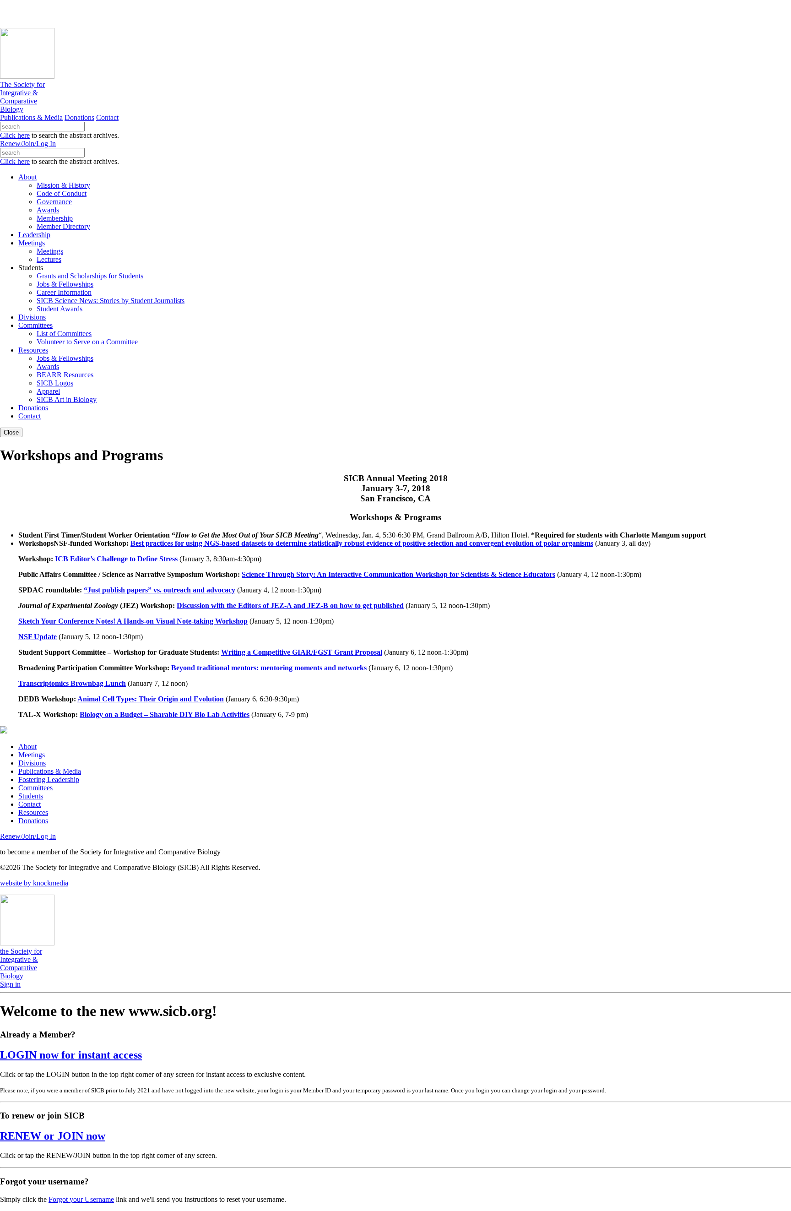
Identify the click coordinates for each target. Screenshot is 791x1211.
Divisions (32, 763)
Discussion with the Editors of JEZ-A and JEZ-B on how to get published (290, 605)
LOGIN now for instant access (71, 1055)
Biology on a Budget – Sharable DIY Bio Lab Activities (164, 714)
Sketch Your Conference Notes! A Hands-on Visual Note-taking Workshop (133, 621)
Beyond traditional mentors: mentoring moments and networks (269, 668)
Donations (79, 117)
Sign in (10, 984)
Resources (33, 812)
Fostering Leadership (48, 779)
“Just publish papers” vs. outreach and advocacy (159, 590)
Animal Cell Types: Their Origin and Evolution (150, 699)
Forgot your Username (81, 1199)
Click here (15, 135)
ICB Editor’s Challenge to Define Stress (116, 559)
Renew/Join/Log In (28, 143)
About (27, 746)
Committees (35, 788)
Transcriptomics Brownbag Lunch (72, 683)
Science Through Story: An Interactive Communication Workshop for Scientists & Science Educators (398, 574)
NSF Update (37, 637)
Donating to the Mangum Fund (250, 13)
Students (30, 796)
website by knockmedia (34, 883)
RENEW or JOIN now (52, 1136)
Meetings (31, 755)
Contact (107, 117)
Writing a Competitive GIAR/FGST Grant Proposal (301, 652)
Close (11, 432)
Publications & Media (31, 117)
